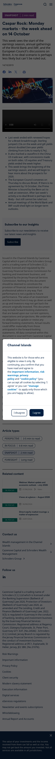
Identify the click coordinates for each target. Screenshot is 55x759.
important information (25, 371)
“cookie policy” (29, 378)
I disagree (19, 412)
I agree (36, 412)
